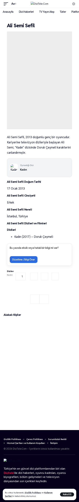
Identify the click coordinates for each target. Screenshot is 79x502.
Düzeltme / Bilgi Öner (23, 259)
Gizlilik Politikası (33, 492)
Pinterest (55, 276)
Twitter (44, 276)
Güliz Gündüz (20, 422)
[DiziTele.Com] (39, 4)
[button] (67, 494)
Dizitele (9, 473)
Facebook (34, 276)
